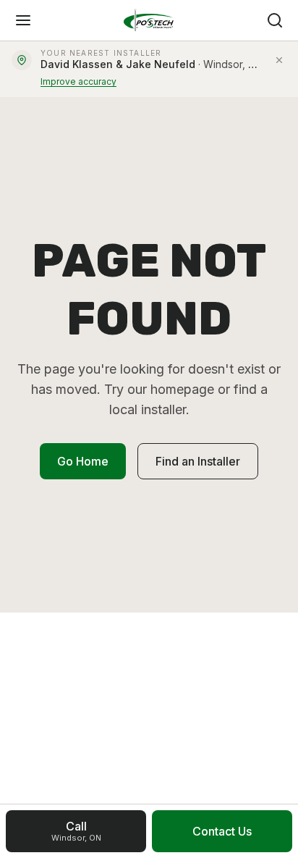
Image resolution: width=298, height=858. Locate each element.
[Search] (274, 20)
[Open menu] (23, 20)
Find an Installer (198, 461)
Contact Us (222, 831)
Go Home (82, 461)
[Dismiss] (279, 60)
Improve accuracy (78, 81)
